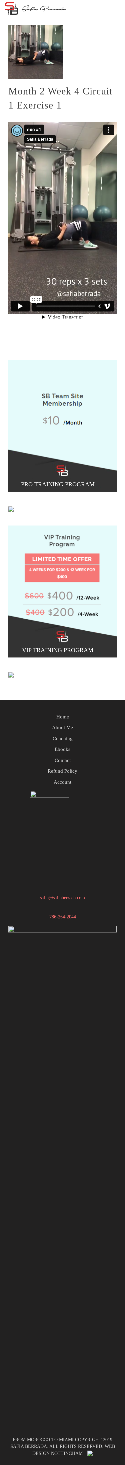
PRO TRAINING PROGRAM (58, 484)
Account (62, 782)
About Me (62, 727)
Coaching (63, 738)
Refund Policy (62, 771)
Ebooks (62, 749)
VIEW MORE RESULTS (58, 670)
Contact (63, 760)
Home (62, 716)
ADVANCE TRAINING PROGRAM (58, 504)
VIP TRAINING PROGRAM (58, 650)
